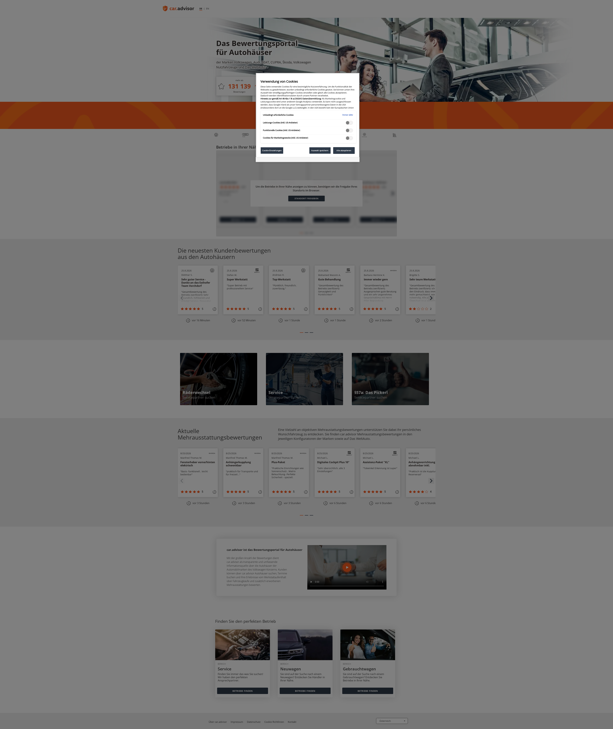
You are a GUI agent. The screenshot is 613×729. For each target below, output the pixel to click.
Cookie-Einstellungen (272, 150)
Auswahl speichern (320, 150)
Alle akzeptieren (344, 150)
